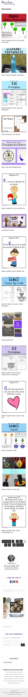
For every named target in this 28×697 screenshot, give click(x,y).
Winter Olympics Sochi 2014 (10, 489)
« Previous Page (6, 542)
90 (10, 545)
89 (6, 545)
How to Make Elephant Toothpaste (13, 75)
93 (14, 545)
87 (21, 541)
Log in (19, 694)
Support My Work (7, 626)
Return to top (14, 690)
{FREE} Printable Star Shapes (11, 134)
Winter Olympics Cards (9, 450)
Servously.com (14, 694)
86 (18, 541)
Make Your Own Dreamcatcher (11, 167)
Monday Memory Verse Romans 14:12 (13, 271)
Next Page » (20, 545)
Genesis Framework (15, 692)
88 (25, 541)
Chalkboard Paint (7, 340)
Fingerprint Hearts (8, 230)
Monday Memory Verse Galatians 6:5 (13, 208)
